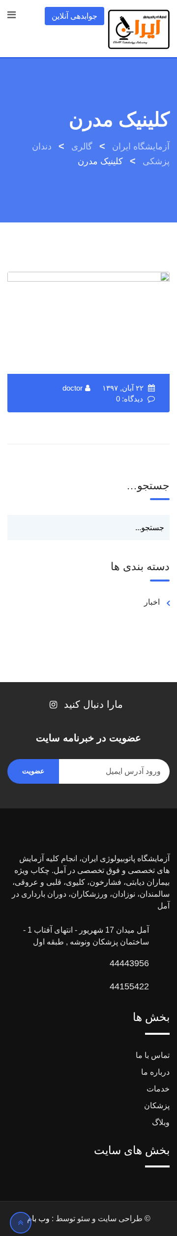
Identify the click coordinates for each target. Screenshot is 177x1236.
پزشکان (157, 1105)
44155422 (129, 986)
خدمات (158, 1089)
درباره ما (155, 1072)
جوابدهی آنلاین (74, 16)
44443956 (129, 963)
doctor (72, 388)
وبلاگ (161, 1122)
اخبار (152, 602)
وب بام (38, 1218)
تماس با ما (153, 1055)
